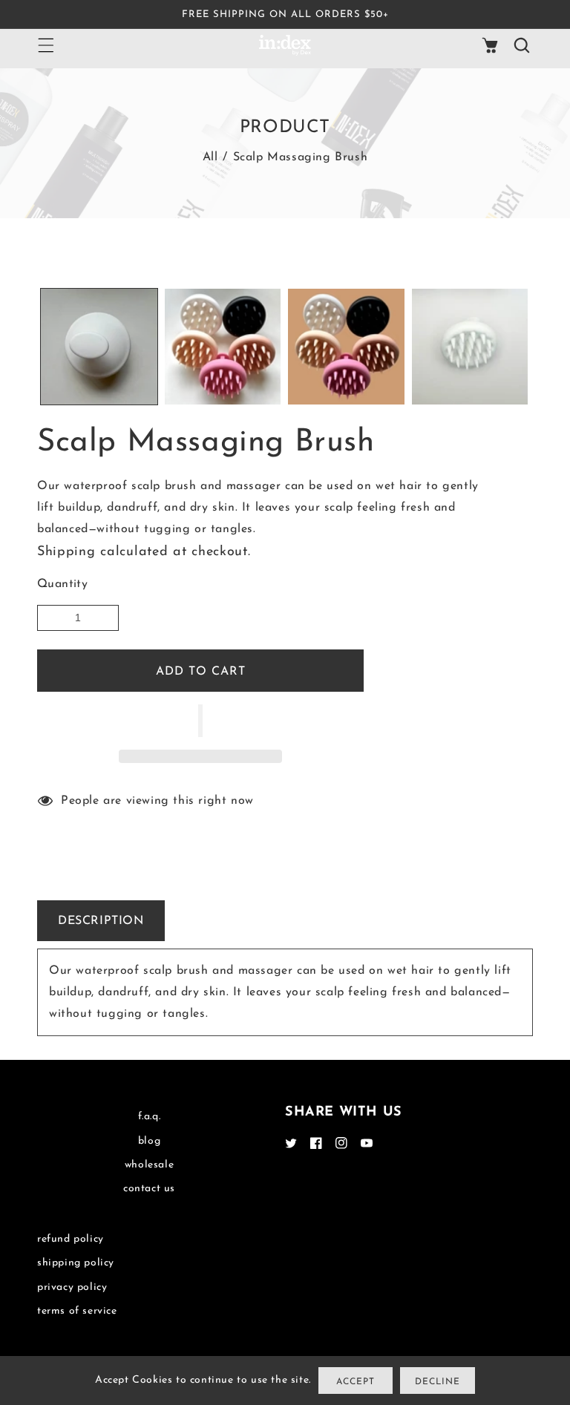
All (210, 157)
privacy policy (72, 1287)
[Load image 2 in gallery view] (223, 347)
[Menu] (45, 45)
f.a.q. (149, 1116)
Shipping (66, 552)
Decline (437, 1382)
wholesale (149, 1164)
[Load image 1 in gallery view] (99, 347)
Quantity (62, 584)
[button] (200, 721)
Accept (355, 1382)
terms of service (77, 1311)
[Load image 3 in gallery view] (346, 347)
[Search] (521, 45)
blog (149, 1141)
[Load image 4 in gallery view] (470, 347)
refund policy (70, 1239)
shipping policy (75, 1262)
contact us (149, 1188)
